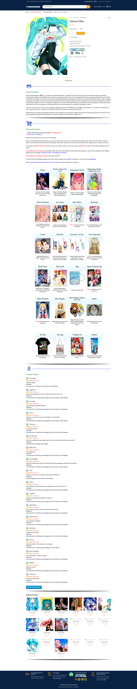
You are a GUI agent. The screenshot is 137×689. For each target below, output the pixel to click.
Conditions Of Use (64, 684)
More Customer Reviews (34, 587)
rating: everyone (82, 46)
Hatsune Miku (76, 17)
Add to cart (81, 33)
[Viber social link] (97, 1)
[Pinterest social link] (90, 1)
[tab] (68, 80)
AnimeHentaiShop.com (67, 687)
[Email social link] (88, 1)
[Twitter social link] (86, 1)
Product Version (73, 29)
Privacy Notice (73, 684)
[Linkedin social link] (91, 1)
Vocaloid (88, 46)
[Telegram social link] (95, 1)
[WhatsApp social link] (93, 1)
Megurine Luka (61, 611)
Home (71, 17)
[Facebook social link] (84, 1)
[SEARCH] (88, 6)
